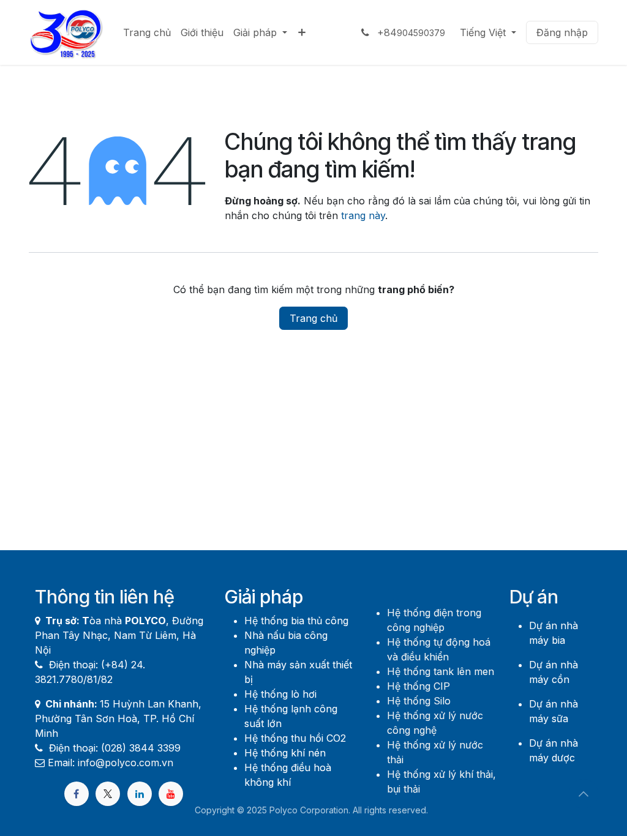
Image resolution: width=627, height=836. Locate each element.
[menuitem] (147, 32)
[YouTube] (171, 794)
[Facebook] (76, 794)
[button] (583, 793)
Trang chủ (313, 318)
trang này (363, 215)
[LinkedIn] (139, 794)
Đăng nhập (562, 32)
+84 (409, 32)
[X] (108, 794)
